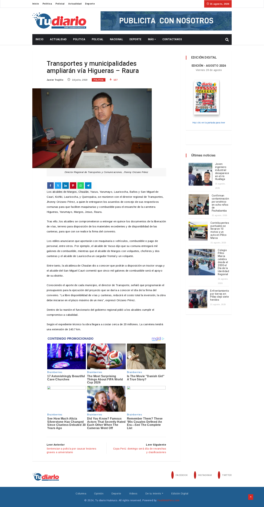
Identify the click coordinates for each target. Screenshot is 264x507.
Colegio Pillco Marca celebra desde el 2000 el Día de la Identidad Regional (223, 262)
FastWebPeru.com (169, 500)
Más (151, 39)
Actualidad (75, 4)
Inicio (35, 4)
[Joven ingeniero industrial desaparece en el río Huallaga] (200, 174)
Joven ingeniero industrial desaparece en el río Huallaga (222, 171)
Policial (59, 4)
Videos (133, 493)
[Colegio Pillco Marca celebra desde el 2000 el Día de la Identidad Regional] (202, 262)
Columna (81, 493)
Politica (47, 4)
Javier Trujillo (55, 80)
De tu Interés (153, 493)
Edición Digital (179, 493)
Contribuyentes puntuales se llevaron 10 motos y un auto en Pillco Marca (219, 230)
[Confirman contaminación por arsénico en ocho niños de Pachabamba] (199, 204)
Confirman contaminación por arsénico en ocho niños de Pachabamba (220, 203)
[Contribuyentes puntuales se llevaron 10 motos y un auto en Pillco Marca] (198, 231)
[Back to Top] (250, 497)
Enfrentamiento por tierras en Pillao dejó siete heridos (219, 295)
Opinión (98, 493)
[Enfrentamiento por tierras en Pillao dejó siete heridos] (198, 299)
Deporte (90, 4)
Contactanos (172, 39)
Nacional (116, 39)
